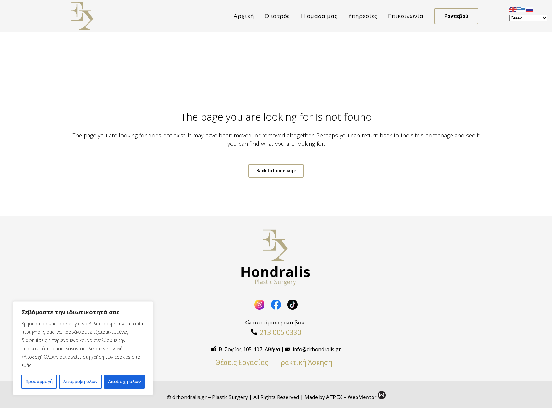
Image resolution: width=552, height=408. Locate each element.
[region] (83, 348)
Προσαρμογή (39, 381)
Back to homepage (276, 170)
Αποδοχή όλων (124, 381)
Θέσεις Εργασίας (241, 362)
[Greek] (522, 9)
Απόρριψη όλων (80, 381)
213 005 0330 (280, 332)
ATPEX (334, 397)
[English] (513, 9)
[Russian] (530, 9)
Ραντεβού (456, 16)
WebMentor (362, 397)
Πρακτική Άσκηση (306, 362)
